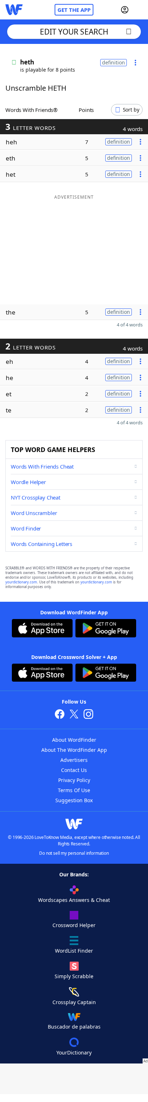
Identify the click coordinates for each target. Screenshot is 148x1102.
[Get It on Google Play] (105, 629)
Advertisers (74, 760)
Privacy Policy (74, 780)
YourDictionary (74, 1052)
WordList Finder (74, 950)
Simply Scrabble (74, 976)
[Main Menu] (139, 9)
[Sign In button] (124, 9)
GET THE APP (74, 9)
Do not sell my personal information (74, 853)
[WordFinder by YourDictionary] (14, 9)
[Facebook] (59, 715)
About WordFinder (74, 739)
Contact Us (74, 770)
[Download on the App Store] (42, 629)
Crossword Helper (74, 925)
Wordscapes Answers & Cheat (74, 899)
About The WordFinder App (74, 749)
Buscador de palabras (74, 1026)
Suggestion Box (74, 800)
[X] (74, 715)
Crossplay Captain (74, 1002)
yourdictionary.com (21, 582)
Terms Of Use (74, 790)
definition (113, 62)
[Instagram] (88, 715)
